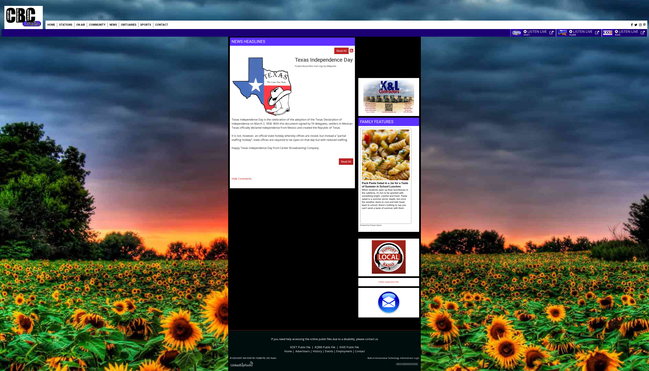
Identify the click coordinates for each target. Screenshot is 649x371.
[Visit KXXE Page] (643, 33)
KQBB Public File (325, 347)
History (317, 351)
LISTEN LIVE (537, 31)
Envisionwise (381, 358)
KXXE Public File (349, 347)
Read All (341, 51)
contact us (371, 339)
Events (329, 351)
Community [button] (97, 24)
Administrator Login (409, 358)
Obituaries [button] (128, 24)
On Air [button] (80, 24)
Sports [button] (145, 24)
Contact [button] (161, 24)
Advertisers (302, 351)
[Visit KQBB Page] (597, 33)
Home (51, 24)
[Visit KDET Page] (552, 33)
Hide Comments (242, 179)
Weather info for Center (388, 74)
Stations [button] (65, 24)
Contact (360, 351)
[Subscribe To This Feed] (351, 50)
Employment (344, 351)
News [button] (113, 24)
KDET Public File (300, 347)
